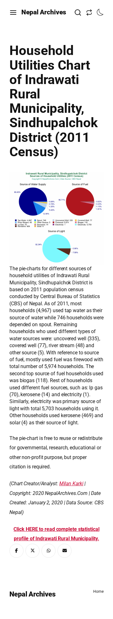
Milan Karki (71, 484)
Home (98, 591)
